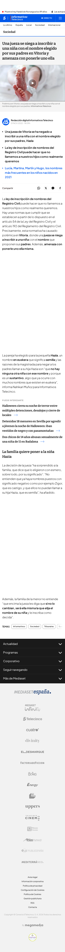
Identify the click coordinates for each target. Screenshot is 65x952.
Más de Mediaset (14, 678)
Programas (10, 652)
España (19, 25)
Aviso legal (32, 877)
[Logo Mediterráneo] (32, 862)
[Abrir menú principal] (60, 18)
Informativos (19, 626)
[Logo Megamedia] (34, 925)
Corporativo (11, 661)
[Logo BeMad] (32, 796)
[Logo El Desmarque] (32, 752)
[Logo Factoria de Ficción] (32, 763)
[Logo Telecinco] (32, 719)
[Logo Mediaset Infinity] (32, 708)
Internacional (54, 25)
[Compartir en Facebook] (60, 188)
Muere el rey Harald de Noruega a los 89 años (26, 12)
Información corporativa (33, 881)
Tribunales (49, 626)
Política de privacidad (32, 886)
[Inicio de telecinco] (4, 18)
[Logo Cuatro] (32, 730)
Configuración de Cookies (32, 890)
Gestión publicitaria (32, 898)
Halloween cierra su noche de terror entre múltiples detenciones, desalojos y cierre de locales (31, 410)
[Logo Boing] (32, 774)
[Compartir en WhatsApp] (38, 188)
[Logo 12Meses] (32, 829)
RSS (32, 903)
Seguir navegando (15, 669)
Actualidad (10, 644)
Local (29, 25)
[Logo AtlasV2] (32, 839)
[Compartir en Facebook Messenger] (53, 188)
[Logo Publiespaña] (32, 851)
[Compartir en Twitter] (46, 188)
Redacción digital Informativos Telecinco (32, 120)
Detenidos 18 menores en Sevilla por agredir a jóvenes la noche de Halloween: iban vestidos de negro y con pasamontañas (31, 426)
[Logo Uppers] (32, 807)
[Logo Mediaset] (32, 693)
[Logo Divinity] (32, 741)
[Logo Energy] (32, 785)
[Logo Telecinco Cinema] (32, 818)
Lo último (7, 25)
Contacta (32, 907)
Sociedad (40, 25)
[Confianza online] (32, 940)
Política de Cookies (32, 894)
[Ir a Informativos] (18, 18)
